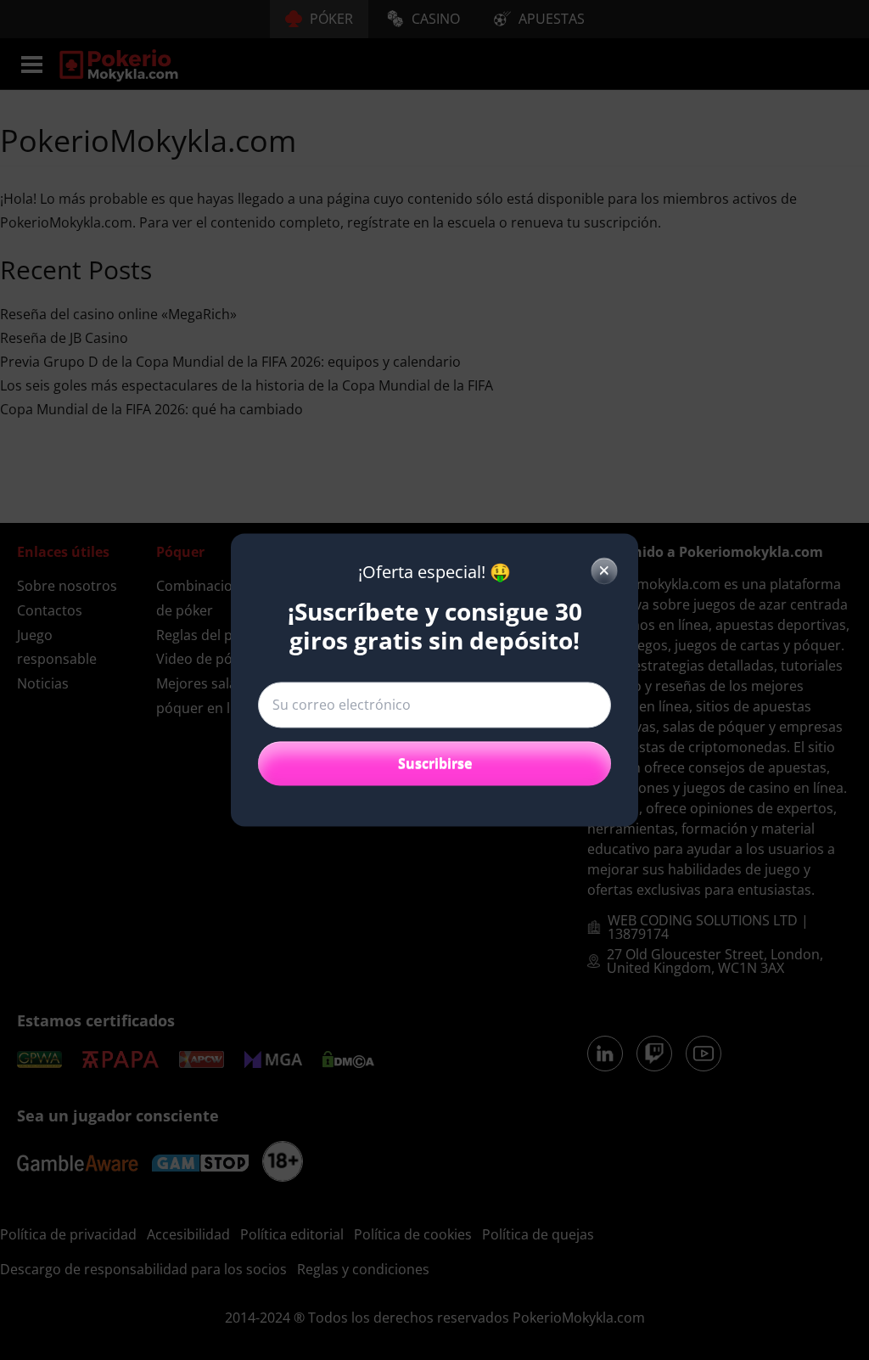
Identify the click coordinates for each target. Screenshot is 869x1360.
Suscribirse (435, 764)
